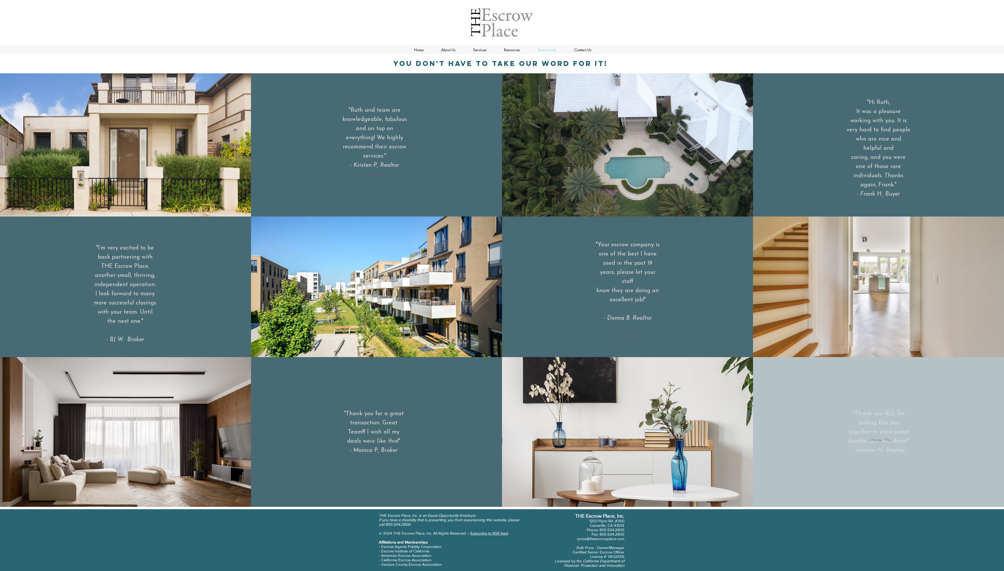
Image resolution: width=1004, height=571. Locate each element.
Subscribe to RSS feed (489, 533)
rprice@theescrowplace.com (600, 538)
